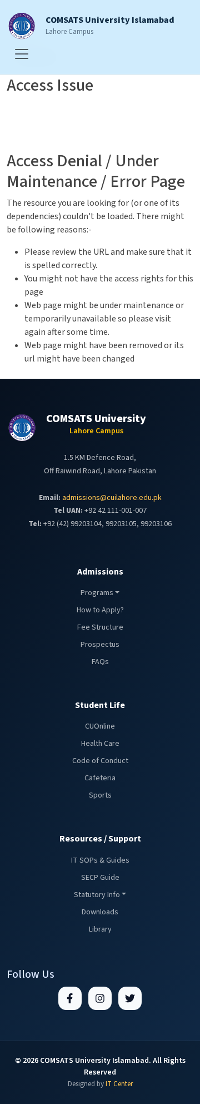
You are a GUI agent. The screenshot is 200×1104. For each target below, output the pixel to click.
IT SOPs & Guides (100, 860)
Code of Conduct (100, 760)
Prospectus (100, 644)
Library (100, 929)
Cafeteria (100, 778)
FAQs (100, 661)
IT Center (119, 1084)
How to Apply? (100, 610)
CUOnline (100, 726)
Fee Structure (100, 627)
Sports (100, 795)
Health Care (100, 743)
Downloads (100, 912)
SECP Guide (100, 877)
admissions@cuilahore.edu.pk (112, 497)
